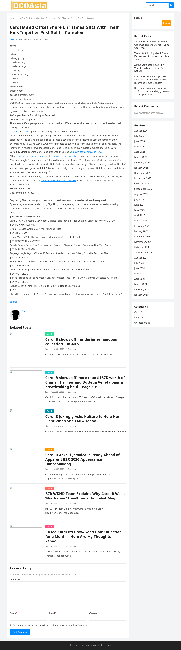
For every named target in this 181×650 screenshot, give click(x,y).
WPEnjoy (107, 645)
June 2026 (139, 141)
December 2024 (142, 236)
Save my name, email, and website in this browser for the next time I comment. (51, 625)
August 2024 (141, 257)
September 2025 (143, 188)
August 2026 (141, 130)
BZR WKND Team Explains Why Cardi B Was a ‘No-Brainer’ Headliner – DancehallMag (85, 496)
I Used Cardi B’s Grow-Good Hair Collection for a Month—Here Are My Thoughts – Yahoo (83, 537)
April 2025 (139, 215)
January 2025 (141, 231)
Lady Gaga (140, 317)
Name (13, 613)
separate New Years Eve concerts (58, 180)
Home (12, 18)
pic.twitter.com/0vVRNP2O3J (88, 151)
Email (52, 613)
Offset (26, 131)
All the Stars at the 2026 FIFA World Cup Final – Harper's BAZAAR (149, 68)
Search (138, 17)
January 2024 (141, 294)
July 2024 (139, 263)
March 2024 (140, 284)
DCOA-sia (80, 645)
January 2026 (141, 167)
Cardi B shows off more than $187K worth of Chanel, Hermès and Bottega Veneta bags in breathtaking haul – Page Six (85, 382)
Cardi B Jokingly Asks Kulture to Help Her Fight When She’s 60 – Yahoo (82, 418)
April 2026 (139, 151)
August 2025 (141, 194)
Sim (20, 39)
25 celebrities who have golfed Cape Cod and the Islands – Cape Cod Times (151, 45)
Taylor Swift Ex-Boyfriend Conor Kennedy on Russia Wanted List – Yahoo (151, 56)
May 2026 (139, 146)
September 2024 (143, 252)
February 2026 (142, 162)
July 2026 (139, 135)
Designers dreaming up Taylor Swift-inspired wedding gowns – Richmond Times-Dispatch (151, 79)
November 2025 (142, 178)
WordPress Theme (93, 645)
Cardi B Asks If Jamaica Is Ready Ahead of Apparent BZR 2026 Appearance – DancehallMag (82, 459)
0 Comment (45, 39)
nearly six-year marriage (31, 156)
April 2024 (139, 278)
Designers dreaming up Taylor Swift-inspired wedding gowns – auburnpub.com (151, 91)
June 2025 (139, 204)
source (13, 301)
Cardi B (20, 18)
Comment (15, 579)
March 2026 (140, 157)
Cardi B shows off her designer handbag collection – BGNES (81, 341)
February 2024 (142, 289)
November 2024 (142, 241)
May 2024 (139, 273)
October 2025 (141, 183)
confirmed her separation (64, 156)
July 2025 (139, 199)
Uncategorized (142, 322)
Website (93, 613)
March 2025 (140, 220)
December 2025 (142, 173)
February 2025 (142, 226)
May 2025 (139, 210)
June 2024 (139, 268)
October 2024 (141, 247)
